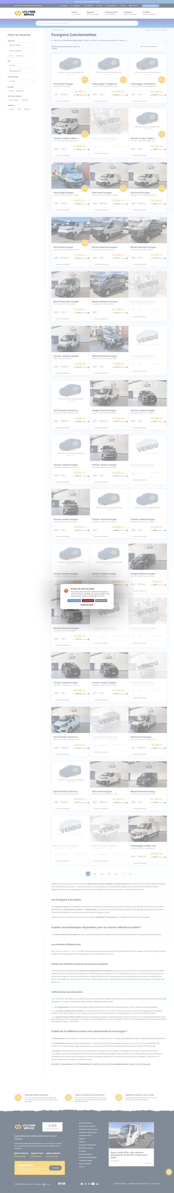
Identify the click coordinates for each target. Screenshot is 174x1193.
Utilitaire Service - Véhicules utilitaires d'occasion (24, 13)
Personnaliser (101, 600)
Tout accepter (75, 600)
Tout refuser (88, 600)
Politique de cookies (87, 605)
